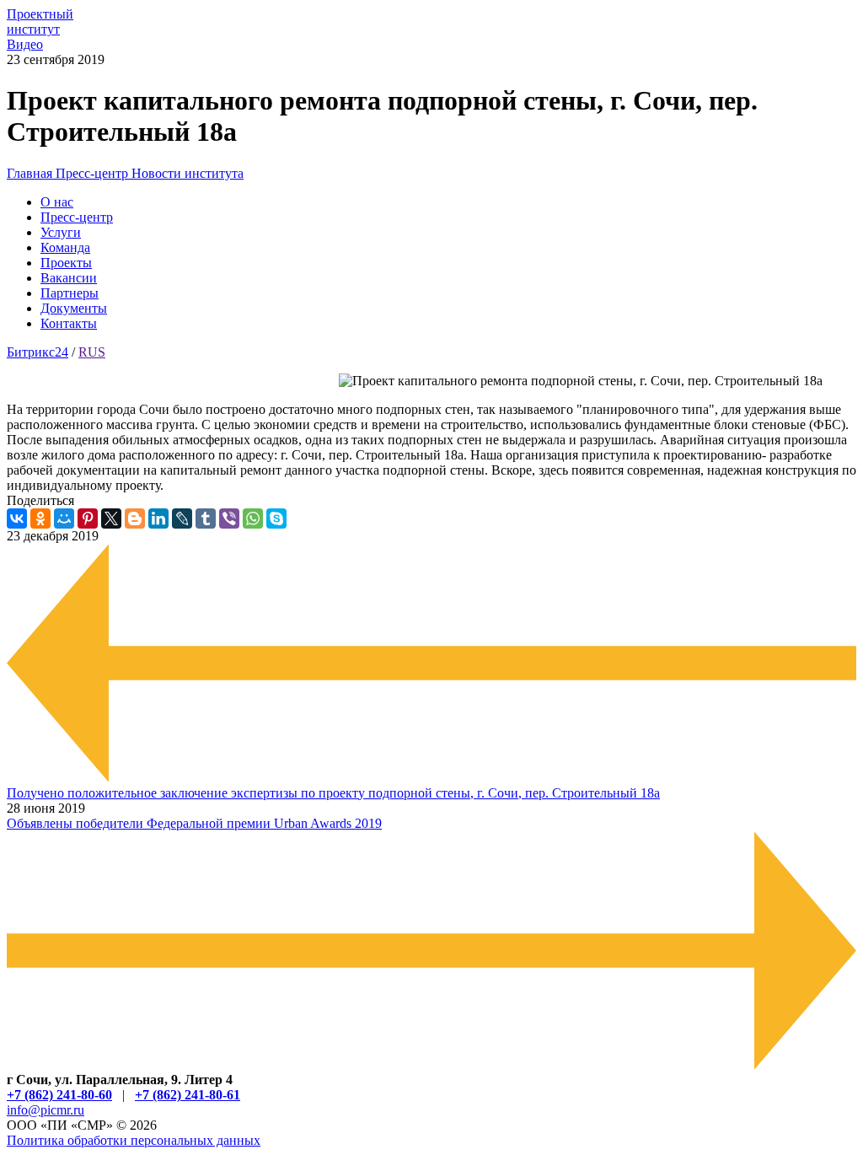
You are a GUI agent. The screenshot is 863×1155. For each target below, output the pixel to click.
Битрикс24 (37, 352)
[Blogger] (135, 518)
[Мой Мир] (64, 518)
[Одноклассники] (40, 518)
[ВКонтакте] (17, 518)
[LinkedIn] (158, 518)
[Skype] (276, 518)
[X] (111, 518)
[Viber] (229, 518)
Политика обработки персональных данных (133, 1140)
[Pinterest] (88, 518)
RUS (91, 352)
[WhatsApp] (253, 518)
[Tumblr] (206, 518)
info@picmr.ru (45, 1110)
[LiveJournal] (182, 518)
